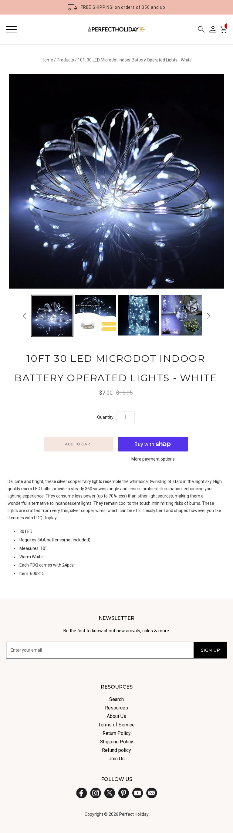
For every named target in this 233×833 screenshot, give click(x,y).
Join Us (117, 759)
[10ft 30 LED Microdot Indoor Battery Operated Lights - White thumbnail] (52, 316)
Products (65, 60)
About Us (116, 716)
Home (47, 60)
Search (116, 699)
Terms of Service (116, 725)
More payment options (153, 459)
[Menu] (11, 29)
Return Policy (117, 733)
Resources (116, 708)
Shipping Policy (116, 742)
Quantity (105, 417)
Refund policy (116, 750)
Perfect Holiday (134, 814)
